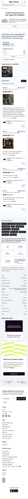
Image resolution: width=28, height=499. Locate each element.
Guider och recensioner (7, 434)
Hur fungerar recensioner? (9, 59)
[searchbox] (15, 5)
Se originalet (14, 117)
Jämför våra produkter (7, 436)
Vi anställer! (4, 413)
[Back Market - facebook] (6, 416)
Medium (4, 474)
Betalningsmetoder (6, 426)
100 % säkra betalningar (7, 464)
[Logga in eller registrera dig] (22, 2)
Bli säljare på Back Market (7, 422)
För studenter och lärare (7, 411)
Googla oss (12, 367)
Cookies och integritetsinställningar (9, 457)
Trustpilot (4, 472)
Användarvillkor (5, 451)
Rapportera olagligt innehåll (8, 462)
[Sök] (3, 5)
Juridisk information (6, 460)
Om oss (4, 409)
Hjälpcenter (4, 432)
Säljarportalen (5, 424)
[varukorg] (25, 2)
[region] (14, 71)
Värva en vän (4, 444)
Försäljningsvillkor (6, 453)
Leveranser (4, 428)
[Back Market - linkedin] (3, 416)
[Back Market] (14, 1)
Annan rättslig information (7, 458)
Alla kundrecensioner (6, 438)
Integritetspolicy (5, 455)
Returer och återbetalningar (8, 430)
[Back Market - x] (9, 416)
